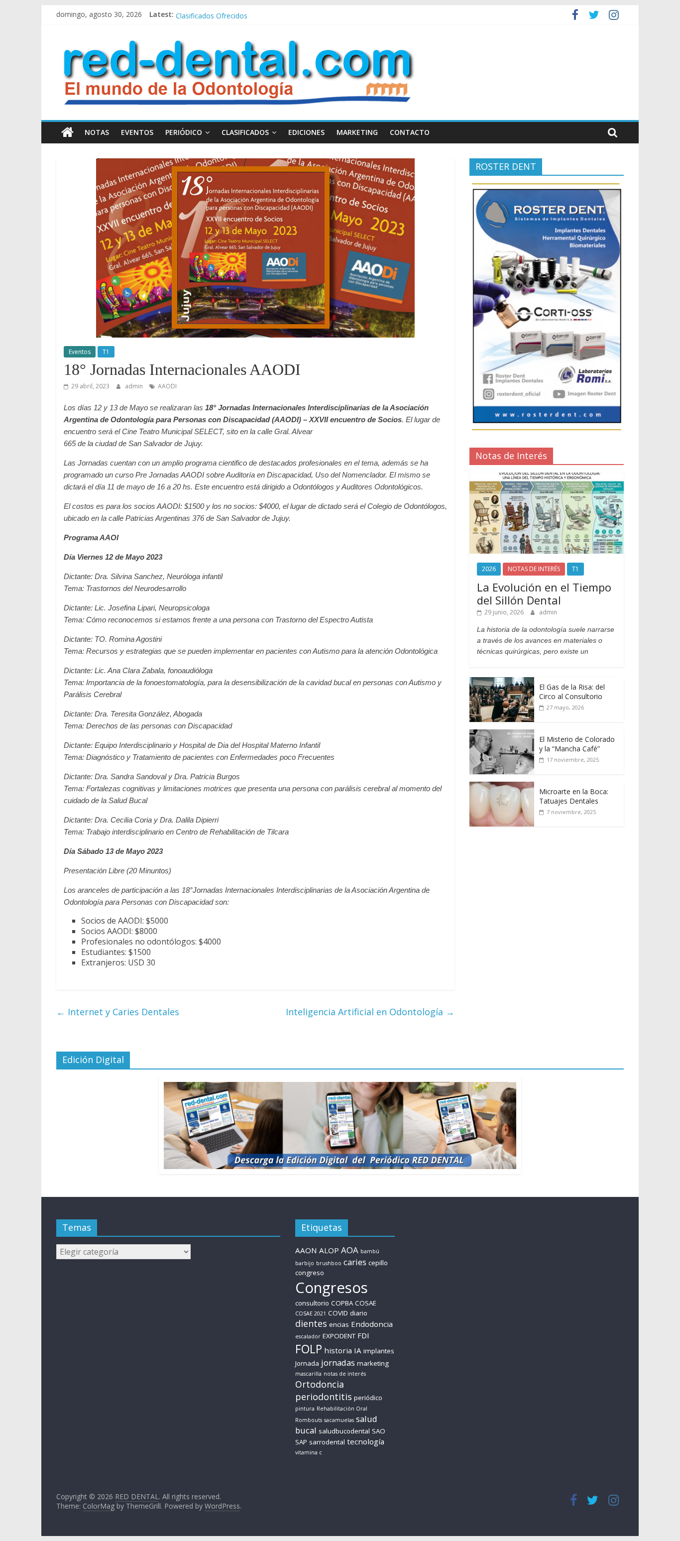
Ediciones (306, 132)
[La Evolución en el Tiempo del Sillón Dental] (546, 477)
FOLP (308, 1349)
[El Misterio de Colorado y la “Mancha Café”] (501, 734)
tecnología (365, 1441)
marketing (373, 1363)
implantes (378, 1350)
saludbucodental (344, 1430)
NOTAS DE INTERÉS (534, 569)
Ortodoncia (319, 1384)
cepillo (378, 1262)
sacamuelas (339, 1420)
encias (339, 1324)
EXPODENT (339, 1335)
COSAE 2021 (310, 1313)
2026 (489, 569)
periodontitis (323, 1397)
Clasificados (245, 132)
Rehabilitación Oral (342, 1408)
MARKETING (357, 132)
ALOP (329, 1250)
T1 (106, 352)
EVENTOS (137, 132)
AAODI (167, 386)
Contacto (410, 132)
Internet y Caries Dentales (117, 1012)
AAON (306, 1250)
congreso (309, 1272)
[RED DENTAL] (67, 132)
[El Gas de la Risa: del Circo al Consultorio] (501, 682)
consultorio (312, 1303)
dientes (311, 1323)
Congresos (331, 1288)
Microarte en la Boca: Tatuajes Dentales (573, 796)
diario (358, 1312)
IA (357, 1350)
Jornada (307, 1363)
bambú (369, 1251)
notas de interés (345, 1373)
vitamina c (308, 1452)
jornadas (338, 1362)
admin (134, 386)
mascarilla (308, 1373)
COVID (338, 1312)
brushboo (328, 1263)
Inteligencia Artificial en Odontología (370, 1012)
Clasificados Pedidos (209, 14)
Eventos (80, 352)
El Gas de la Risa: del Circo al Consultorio (572, 692)
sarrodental (327, 1441)
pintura (305, 1408)
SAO (378, 1430)
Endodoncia (372, 1324)
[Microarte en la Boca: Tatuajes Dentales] (501, 787)
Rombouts (308, 1420)
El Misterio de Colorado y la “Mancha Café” (577, 744)
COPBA (342, 1303)
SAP (301, 1441)
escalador (308, 1336)
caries (354, 1262)
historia (338, 1350)
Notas (97, 132)
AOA (349, 1250)
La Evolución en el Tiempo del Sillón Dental (544, 593)
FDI (363, 1335)
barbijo (304, 1263)
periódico (368, 1397)
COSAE (365, 1303)
